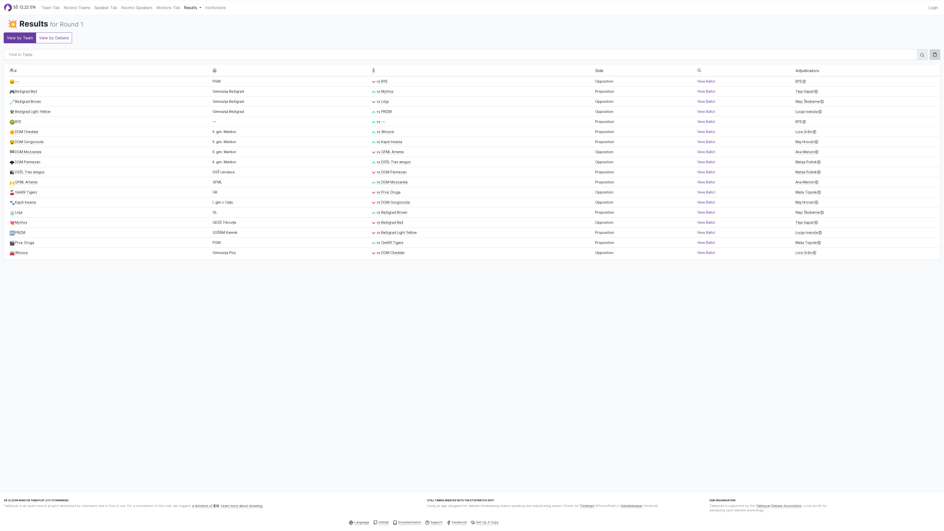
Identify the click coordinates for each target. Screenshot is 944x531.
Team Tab (50, 7)
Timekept (587, 506)
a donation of (205, 506)
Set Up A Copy (487, 522)
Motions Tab (168, 7)
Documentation (409, 522)
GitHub (384, 522)
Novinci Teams (77, 7)
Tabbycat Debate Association (778, 506)
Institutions (215, 7)
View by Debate (54, 37)
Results (191, 7)
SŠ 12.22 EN (23, 7)
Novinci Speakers (136, 7)
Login (933, 7)
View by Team (20, 37)
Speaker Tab (105, 7)
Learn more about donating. (242, 506)
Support (436, 522)
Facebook (459, 522)
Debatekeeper (632, 506)
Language (361, 522)
